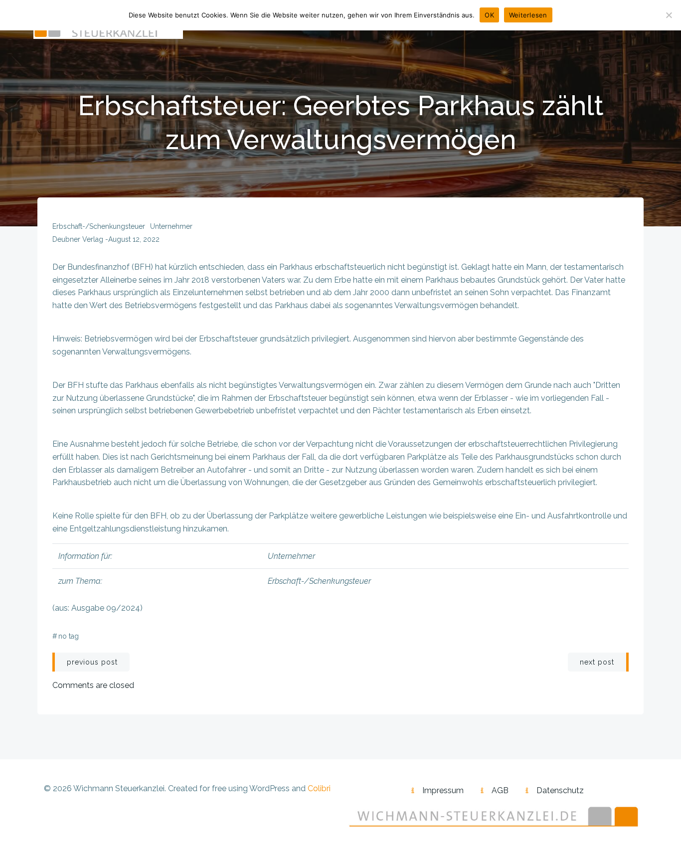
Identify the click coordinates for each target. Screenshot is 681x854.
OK (489, 15)
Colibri (319, 788)
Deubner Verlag (77, 239)
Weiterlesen (528, 15)
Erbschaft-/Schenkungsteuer (98, 226)
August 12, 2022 (134, 239)
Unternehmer (171, 226)
